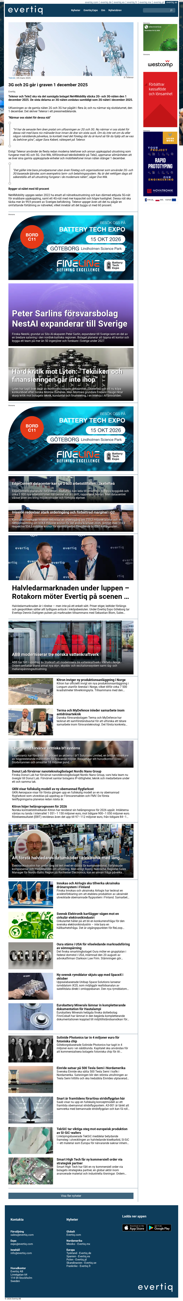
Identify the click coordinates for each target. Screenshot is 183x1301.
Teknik (11, 78)
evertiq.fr (132, 2)
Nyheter (75, 10)
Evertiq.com (73, 1231)
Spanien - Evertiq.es (78, 1253)
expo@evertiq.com (22, 1240)
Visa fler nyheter (71, 1196)
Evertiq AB (25, 10)
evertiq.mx (145, 2)
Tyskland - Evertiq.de (78, 1249)
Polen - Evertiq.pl (76, 1256)
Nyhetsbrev (115, 10)
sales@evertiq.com (22, 1231)
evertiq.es (119, 2)
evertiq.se (171, 2)
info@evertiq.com (21, 1249)
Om (103, 10)
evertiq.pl (159, 2)
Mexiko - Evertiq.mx (78, 1240)
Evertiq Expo (91, 10)
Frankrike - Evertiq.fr (78, 1262)
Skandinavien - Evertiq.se (81, 1259)
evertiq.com (91, 2)
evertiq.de (106, 2)
